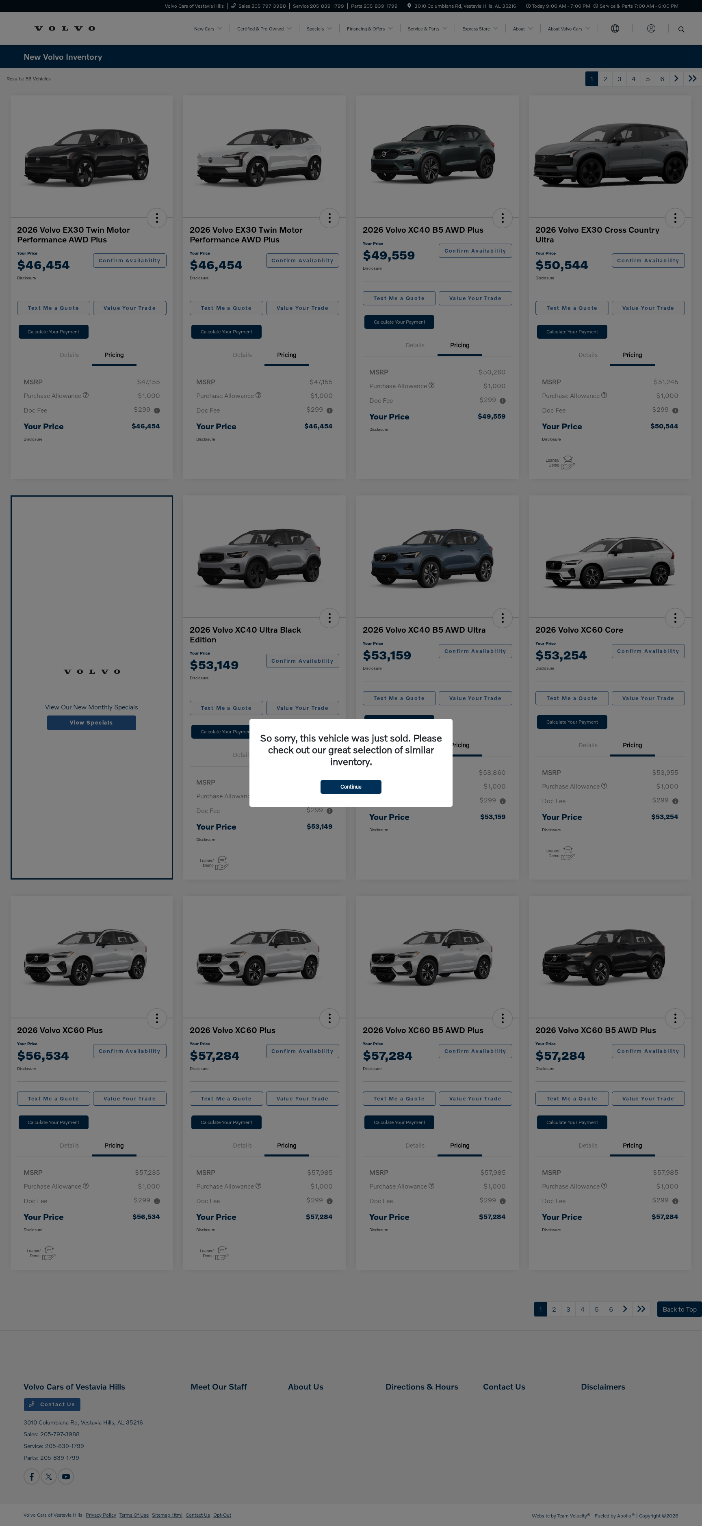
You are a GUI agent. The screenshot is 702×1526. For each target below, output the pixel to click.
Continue (351, 786)
